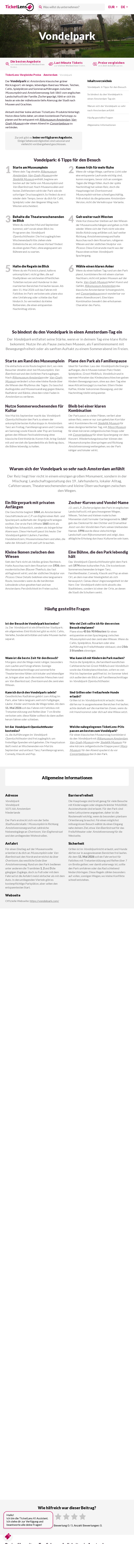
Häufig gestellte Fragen (100, 117)
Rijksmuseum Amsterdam (54, 119)
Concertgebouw (59, 123)
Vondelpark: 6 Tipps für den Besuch (106, 87)
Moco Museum (117, 427)
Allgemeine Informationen (101, 124)
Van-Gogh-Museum (40, 175)
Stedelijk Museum (23, 179)
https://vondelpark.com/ (44, 901)
